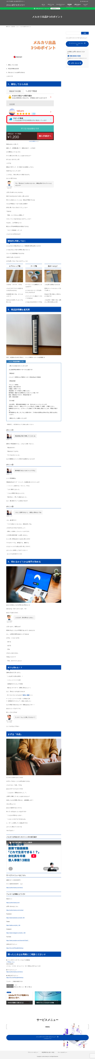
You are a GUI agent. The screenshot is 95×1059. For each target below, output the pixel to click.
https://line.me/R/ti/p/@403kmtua (14, 948)
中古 (27, 986)
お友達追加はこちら (55, 8)
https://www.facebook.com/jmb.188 (15, 918)
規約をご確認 (26, 695)
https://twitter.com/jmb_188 (13, 925)
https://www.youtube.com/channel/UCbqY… (17, 940)
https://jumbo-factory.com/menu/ (14, 887)
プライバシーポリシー (33, 1052)
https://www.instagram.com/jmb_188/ (16, 933)
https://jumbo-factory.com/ (13, 902)
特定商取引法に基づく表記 (48, 1052)
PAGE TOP (91, 1025)
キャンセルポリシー (62, 1052)
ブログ (15, 985)
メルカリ (22, 986)
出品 (31, 986)
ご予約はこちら (10, 962)
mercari (17, 986)
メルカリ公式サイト (33, 141)
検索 (85, 33)
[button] (77, 44)
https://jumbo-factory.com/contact (14, 910)
